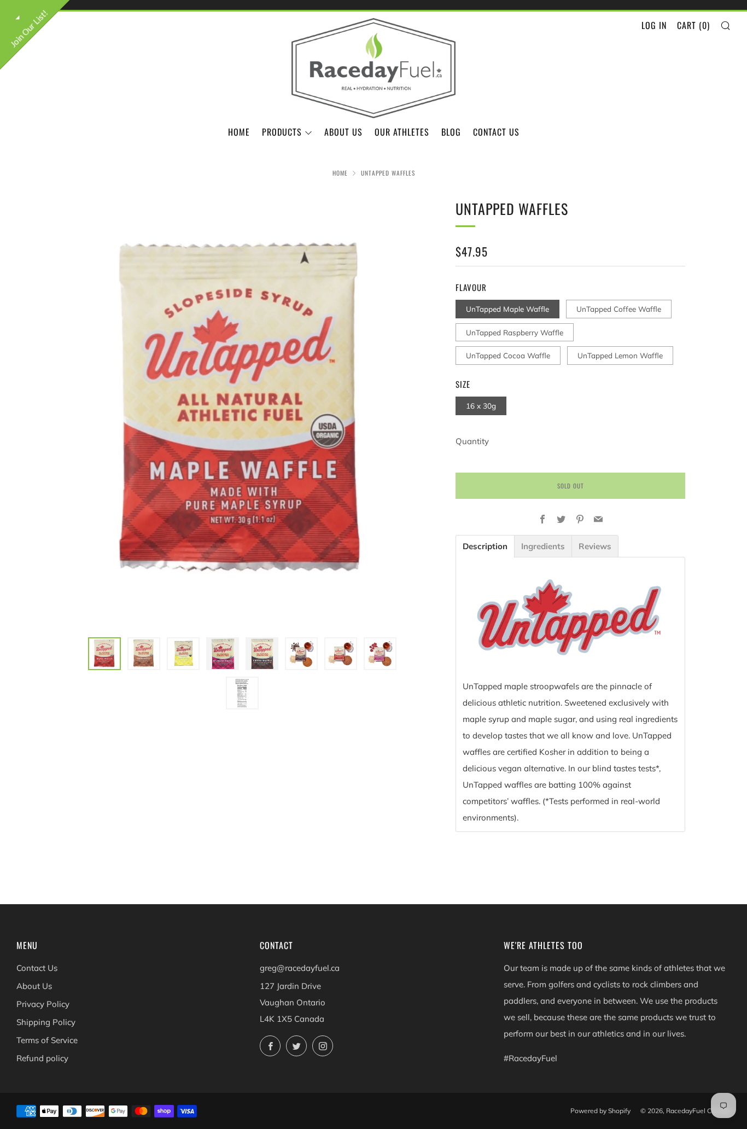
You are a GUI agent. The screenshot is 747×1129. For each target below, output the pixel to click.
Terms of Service (47, 1040)
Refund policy (42, 1058)
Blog (451, 131)
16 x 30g (481, 405)
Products (282, 131)
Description (485, 546)
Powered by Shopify (600, 1111)
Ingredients (543, 546)
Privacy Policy (42, 1004)
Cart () (693, 25)
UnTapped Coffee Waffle (618, 308)
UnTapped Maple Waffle (507, 308)
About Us (343, 131)
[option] (242, 410)
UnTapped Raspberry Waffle (514, 332)
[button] (104, 653)
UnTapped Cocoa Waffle (508, 355)
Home (239, 131)
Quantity (472, 441)
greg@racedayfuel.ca (300, 968)
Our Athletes (402, 131)
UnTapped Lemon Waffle (620, 355)
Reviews (595, 546)
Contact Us (496, 131)
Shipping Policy (45, 1022)
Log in (654, 25)
